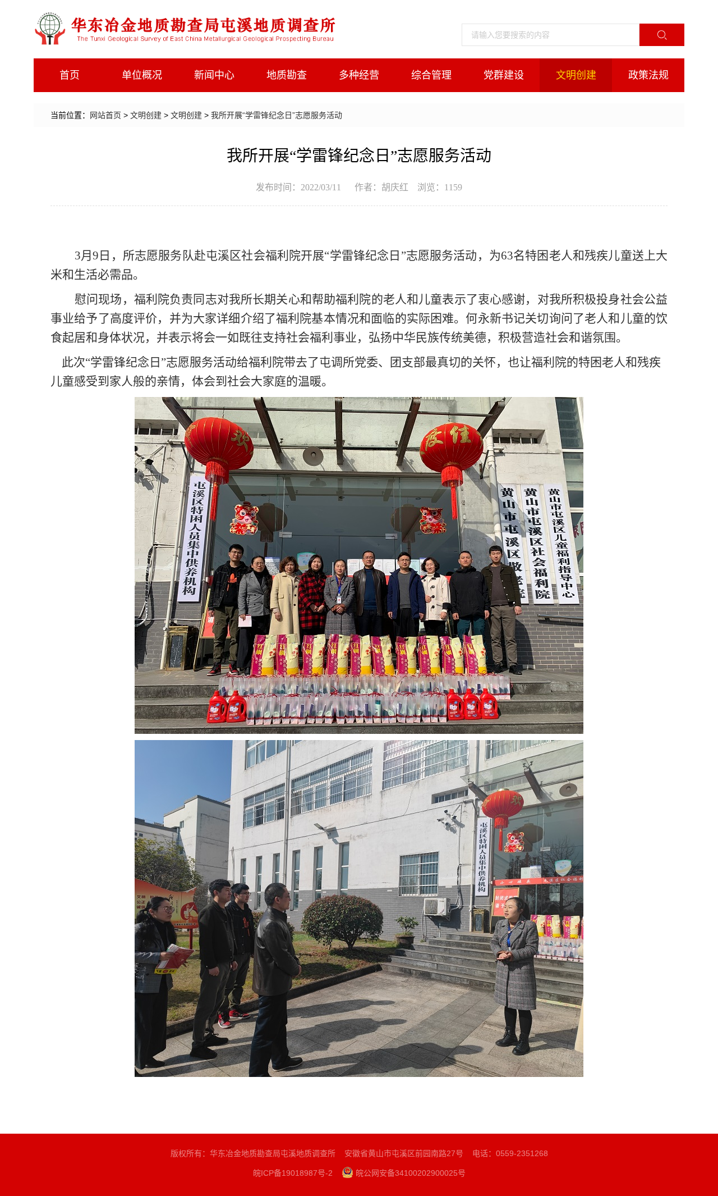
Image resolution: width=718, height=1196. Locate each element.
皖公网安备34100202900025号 (411, 1172)
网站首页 (105, 115)
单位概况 (142, 75)
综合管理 (431, 75)
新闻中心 (214, 75)
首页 (69, 75)
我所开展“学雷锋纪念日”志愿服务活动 (276, 115)
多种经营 (359, 75)
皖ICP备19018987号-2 (293, 1172)
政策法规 (648, 75)
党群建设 (504, 75)
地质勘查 (286, 75)
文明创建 (576, 75)
